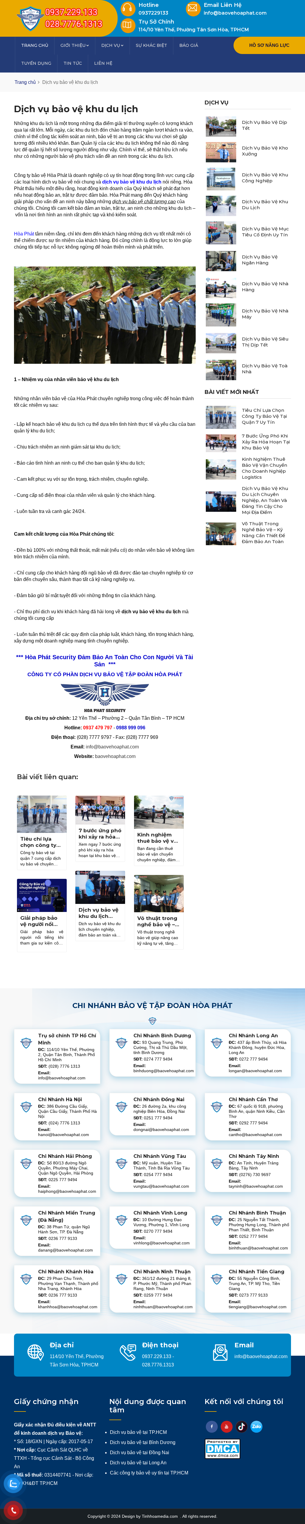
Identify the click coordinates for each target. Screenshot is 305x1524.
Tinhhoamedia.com (160, 1516)
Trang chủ (34, 45)
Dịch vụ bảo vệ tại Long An (138, 1462)
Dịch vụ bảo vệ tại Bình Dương (142, 1442)
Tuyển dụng (36, 63)
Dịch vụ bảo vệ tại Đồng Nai (139, 1452)
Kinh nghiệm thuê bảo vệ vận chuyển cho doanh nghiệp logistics (264, 468)
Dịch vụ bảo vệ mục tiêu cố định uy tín (265, 232)
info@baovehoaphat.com (112, 746)
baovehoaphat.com (115, 756)
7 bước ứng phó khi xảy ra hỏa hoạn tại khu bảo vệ (100, 840)
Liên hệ (103, 63)
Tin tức (72, 63)
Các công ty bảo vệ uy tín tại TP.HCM (149, 1472)
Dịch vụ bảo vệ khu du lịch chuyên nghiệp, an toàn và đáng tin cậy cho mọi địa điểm (265, 500)
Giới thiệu (72, 45)
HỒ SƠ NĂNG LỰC (269, 45)
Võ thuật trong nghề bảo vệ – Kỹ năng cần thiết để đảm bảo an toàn (263, 532)
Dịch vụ (110, 45)
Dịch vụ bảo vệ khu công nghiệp (265, 178)
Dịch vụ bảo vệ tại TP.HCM (138, 1432)
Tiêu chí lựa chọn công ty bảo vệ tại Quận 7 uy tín (41, 848)
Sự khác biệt (151, 45)
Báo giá (188, 45)
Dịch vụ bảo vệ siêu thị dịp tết (265, 342)
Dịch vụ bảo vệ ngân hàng (260, 260)
